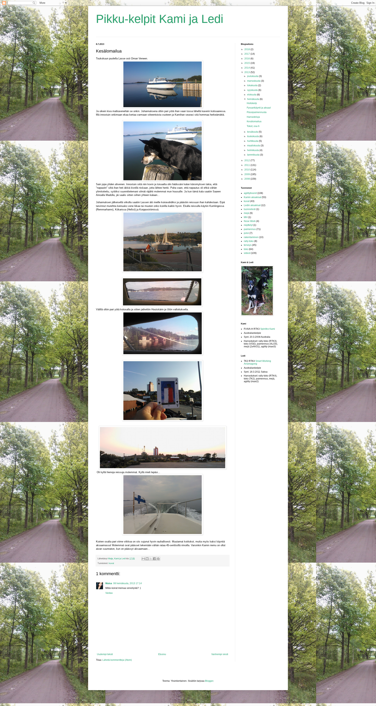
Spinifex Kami (267, 329)
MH (246, 217)
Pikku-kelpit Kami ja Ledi (159, 18)
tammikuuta (253, 154)
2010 (247, 169)
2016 (247, 58)
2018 (247, 49)
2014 (247, 67)
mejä (246, 213)
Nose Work (250, 221)
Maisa (108, 583)
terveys (247, 245)
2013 (247, 72)
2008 (247, 178)
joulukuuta (253, 76)
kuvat (111, 563)
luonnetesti (250, 209)
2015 (247, 63)
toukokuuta (253, 136)
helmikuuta (253, 150)
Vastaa (109, 593)
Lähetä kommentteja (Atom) (117, 660)
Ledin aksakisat (252, 205)
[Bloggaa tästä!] (147, 559)
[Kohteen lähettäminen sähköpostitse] (143, 559)
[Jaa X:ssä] (151, 559)
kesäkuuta (253, 131)
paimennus (250, 229)
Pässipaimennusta (257, 112)
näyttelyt (248, 225)
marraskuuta (254, 81)
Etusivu (162, 654)
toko (246, 249)
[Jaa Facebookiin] (154, 559)
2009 (247, 174)
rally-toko (249, 241)
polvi (246, 233)
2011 (247, 165)
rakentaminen (251, 237)
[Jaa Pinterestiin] (158, 559)
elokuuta (252, 94)
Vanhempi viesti (219, 654)
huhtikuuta (253, 141)
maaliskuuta (254, 145)
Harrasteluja (253, 117)
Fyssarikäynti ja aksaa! (259, 107)
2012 (247, 160)
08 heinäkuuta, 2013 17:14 (127, 583)
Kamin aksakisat (252, 197)
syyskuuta (252, 90)
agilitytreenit (250, 193)
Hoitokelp (252, 103)
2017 (247, 53)
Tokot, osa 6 (253, 126)
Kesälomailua (254, 121)
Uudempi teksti (105, 654)
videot (247, 253)
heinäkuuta (253, 99)
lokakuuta (252, 85)
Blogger (209, 681)
